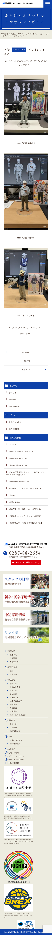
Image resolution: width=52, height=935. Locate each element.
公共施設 (13, 704)
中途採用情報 (13, 763)
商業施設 (13, 708)
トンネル (12, 445)
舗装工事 (13, 684)
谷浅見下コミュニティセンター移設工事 (25, 516)
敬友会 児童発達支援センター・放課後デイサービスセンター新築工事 (25, 473)
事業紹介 (11, 651)
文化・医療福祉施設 (17, 715)
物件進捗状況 (14, 429)
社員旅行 (12, 495)
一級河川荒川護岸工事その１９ (21, 452)
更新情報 (12, 400)
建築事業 (13, 658)
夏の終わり (26, 352)
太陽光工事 (14, 697)
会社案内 (11, 749)
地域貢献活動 (14, 406)
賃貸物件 (13, 674)
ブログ (11, 737)
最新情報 (11, 720)
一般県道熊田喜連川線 (18, 458)
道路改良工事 (15, 687)
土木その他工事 (16, 701)
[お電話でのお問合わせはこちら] (22, 556)
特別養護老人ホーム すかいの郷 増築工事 (25, 488)
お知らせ (12, 393)
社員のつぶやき (15, 422)
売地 (11, 671)
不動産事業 (14, 662)
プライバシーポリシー (17, 756)
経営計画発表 (14, 502)
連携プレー (26, 370)
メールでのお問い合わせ (26, 562)
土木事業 (13, 655)
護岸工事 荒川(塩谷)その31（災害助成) (25, 509)
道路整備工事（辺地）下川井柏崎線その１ (25, 523)
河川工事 (13, 691)
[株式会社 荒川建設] (17, 3)
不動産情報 (12, 667)
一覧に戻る (26, 361)
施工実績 (11, 680)
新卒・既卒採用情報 (16, 760)
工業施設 (13, 711)
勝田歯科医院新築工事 (18, 465)
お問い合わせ (13, 753)
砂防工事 (13, 694)
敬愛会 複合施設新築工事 (19, 482)
